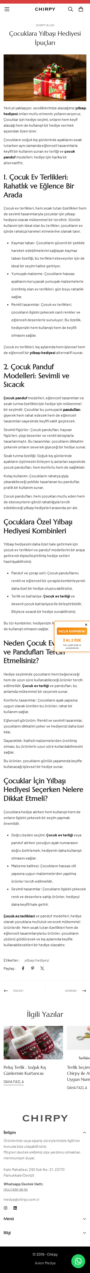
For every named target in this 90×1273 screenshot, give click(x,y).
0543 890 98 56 (16, 1189)
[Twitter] (42, 968)
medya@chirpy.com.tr (22, 1199)
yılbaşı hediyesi (36, 960)
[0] (80, 9)
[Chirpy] (45, 9)
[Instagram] (5, 1208)
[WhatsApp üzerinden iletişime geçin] (78, 1261)
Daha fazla (14, 1081)
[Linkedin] (15, 1208)
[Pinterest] (33, 968)
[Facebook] (23, 968)
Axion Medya (45, 1262)
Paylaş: (9, 968)
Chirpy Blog (45, 25)
